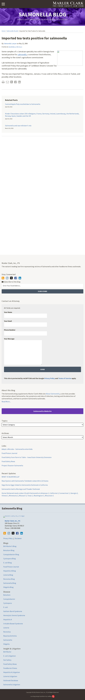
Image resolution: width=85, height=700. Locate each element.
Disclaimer (18, 538)
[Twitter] (11, 278)
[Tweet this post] (11, 82)
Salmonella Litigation (11, 684)
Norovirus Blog (9, 579)
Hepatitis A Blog (9, 571)
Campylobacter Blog (11, 554)
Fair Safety (7, 660)
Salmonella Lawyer (10, 43)
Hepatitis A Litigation (11, 672)
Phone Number (9, 330)
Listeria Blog (8, 575)
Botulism (6, 595)
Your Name (8, 312)
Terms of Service (64, 378)
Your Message (9, 339)
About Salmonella (53, 394)
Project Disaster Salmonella (12, 465)
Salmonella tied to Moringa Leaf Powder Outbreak (21, 489)
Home (3, 31)
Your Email (8, 321)
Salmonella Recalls (12, 31)
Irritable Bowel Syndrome (13, 623)
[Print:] (3, 82)
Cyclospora (7, 603)
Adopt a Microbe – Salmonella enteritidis (17, 449)
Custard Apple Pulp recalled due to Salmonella (22, 104)
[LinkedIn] (20, 278)
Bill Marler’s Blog (9, 546)
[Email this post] (7, 82)
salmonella (22, 54)
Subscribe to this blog (11, 282)
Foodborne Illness (10, 668)
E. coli (5, 607)
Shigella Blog (8, 587)
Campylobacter (9, 599)
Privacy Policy (49, 378)
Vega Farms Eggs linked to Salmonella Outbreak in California (25, 485)
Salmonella (7, 640)
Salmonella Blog (42, 14)
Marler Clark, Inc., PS (12, 521)
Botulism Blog (8, 550)
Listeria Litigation (10, 676)
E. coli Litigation (9, 656)
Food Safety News (8, 461)
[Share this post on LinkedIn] (19, 82)
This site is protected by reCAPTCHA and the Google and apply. (40, 378)
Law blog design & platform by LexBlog (41, 696)
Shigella (6, 644)
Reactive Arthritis (10, 636)
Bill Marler (7, 652)
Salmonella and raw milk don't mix (18, 125)
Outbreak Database (10, 680)
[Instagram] (7, 278)
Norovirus (7, 632)
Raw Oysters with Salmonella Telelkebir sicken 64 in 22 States (25, 481)
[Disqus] (42, 167)
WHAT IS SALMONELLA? (10, 477)
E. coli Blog (7, 563)
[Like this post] (15, 82)
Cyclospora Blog (9, 558)
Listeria (6, 628)
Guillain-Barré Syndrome (12, 611)
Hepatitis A (7, 619)
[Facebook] (15, 278)
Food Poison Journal (9, 453)
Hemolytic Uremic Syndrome (14, 615)
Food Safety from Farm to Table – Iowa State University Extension (26, 457)
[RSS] (3, 278)
